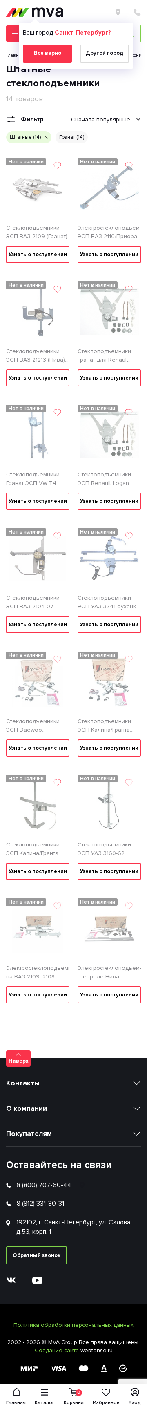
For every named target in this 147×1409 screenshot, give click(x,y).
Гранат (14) (71, 137)
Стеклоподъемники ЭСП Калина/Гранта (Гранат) (33, 849)
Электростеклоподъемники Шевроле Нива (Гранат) (109, 973)
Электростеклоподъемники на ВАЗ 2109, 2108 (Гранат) (37, 973)
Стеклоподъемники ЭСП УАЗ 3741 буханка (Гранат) (108, 602)
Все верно (47, 53)
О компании (26, 1108)
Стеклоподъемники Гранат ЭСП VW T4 (33, 479)
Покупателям (29, 1134)
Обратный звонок (36, 1255)
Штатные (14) (25, 137)
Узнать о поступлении (38, 254)
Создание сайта (57, 1350)
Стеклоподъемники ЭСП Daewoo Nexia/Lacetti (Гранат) (34, 726)
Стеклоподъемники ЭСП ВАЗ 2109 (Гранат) (36, 232)
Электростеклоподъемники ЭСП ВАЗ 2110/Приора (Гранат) (109, 232)
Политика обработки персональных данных (73, 1325)
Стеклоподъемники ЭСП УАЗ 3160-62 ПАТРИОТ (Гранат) (104, 849)
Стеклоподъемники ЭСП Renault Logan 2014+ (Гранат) (104, 479)
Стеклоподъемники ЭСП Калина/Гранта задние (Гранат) (104, 726)
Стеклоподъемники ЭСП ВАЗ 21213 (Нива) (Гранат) (35, 356)
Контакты (23, 1083)
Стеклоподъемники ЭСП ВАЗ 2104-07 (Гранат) (33, 602)
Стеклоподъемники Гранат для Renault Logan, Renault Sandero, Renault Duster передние (104, 356)
